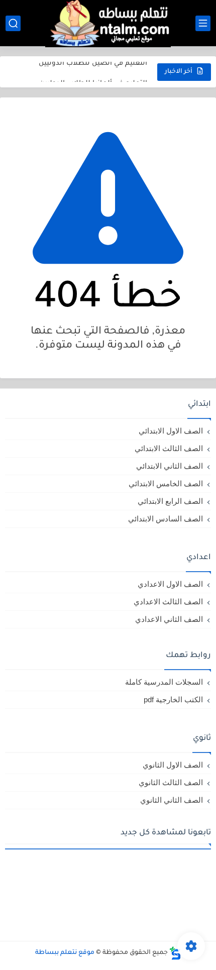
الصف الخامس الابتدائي (166, 483)
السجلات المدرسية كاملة (164, 682)
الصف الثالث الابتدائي (169, 448)
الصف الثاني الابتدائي (169, 466)
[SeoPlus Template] (175, 953)
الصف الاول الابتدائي (171, 430)
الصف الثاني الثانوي (171, 800)
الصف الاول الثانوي (173, 765)
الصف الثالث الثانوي (171, 782)
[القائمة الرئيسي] (202, 23)
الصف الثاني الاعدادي (169, 619)
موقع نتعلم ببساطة (64, 952)
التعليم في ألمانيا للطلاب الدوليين (93, 73)
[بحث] (13, 23)
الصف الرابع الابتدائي (170, 501)
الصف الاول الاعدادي (170, 584)
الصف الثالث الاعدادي (168, 601)
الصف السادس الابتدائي (165, 518)
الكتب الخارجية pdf (173, 699)
